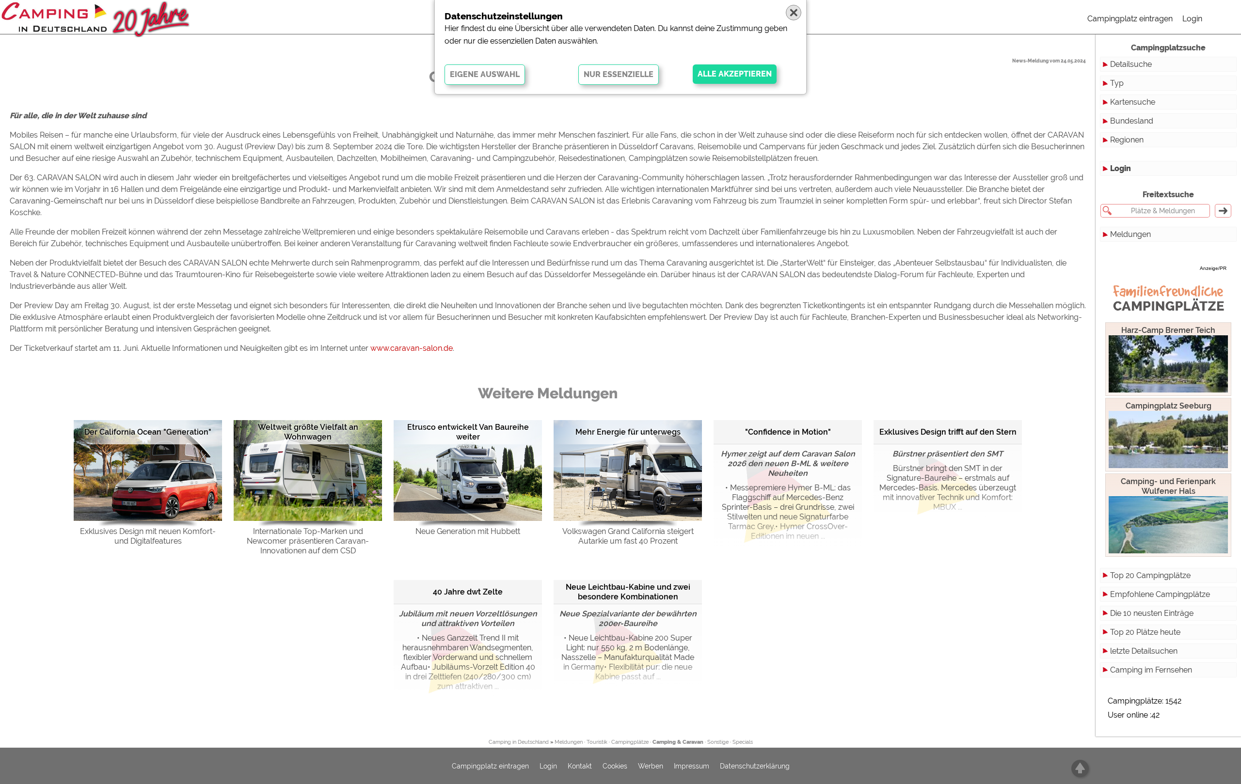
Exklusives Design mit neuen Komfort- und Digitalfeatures (148, 536)
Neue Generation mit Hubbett (467, 531)
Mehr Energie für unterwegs (628, 432)
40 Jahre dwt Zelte (468, 591)
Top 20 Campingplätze (1150, 575)
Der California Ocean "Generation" (147, 432)
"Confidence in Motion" (788, 432)
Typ (1117, 83)
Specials (742, 742)
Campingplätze (630, 742)
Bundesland (1131, 120)
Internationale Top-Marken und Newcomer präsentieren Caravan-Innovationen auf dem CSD (308, 541)
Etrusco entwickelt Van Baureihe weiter (468, 432)
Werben (650, 766)
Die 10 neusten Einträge (1151, 613)
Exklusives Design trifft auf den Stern (948, 432)
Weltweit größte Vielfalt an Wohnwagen (308, 432)
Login (1192, 18)
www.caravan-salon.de (411, 348)
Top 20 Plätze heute (1145, 632)
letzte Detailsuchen (1143, 651)
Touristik (597, 742)
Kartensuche (1132, 102)
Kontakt (580, 766)
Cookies (615, 766)
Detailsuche (1131, 64)
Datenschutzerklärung (755, 766)
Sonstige (718, 742)
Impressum (691, 766)
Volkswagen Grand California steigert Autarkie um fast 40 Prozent (628, 536)
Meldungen (1130, 234)
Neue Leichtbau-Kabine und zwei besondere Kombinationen (628, 591)
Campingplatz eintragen (1130, 18)
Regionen (1127, 139)
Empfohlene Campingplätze (1160, 594)
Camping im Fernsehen (1151, 669)
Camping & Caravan (677, 742)
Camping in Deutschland (519, 742)
